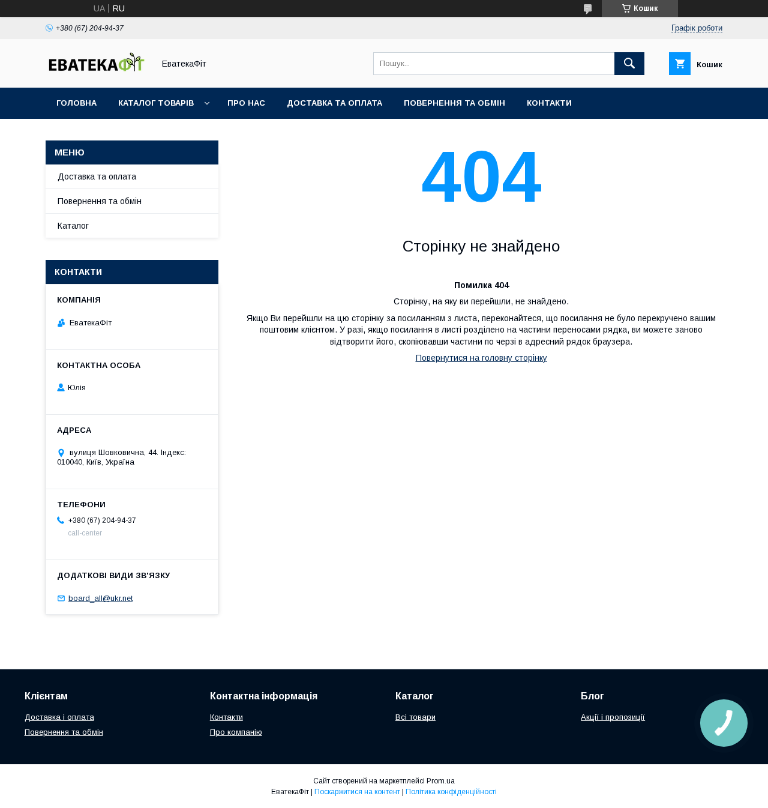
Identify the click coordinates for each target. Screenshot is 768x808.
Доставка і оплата (59, 717)
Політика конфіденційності (451, 792)
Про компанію (236, 732)
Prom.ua (441, 781)
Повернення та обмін (454, 102)
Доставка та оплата (334, 102)
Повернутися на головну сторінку (481, 358)
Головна (76, 102)
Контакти (549, 102)
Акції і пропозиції (613, 717)
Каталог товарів (156, 102)
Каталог (73, 226)
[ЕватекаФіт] (97, 72)
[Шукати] (629, 63)
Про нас (246, 102)
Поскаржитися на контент (357, 792)
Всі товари (415, 717)
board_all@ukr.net (100, 598)
